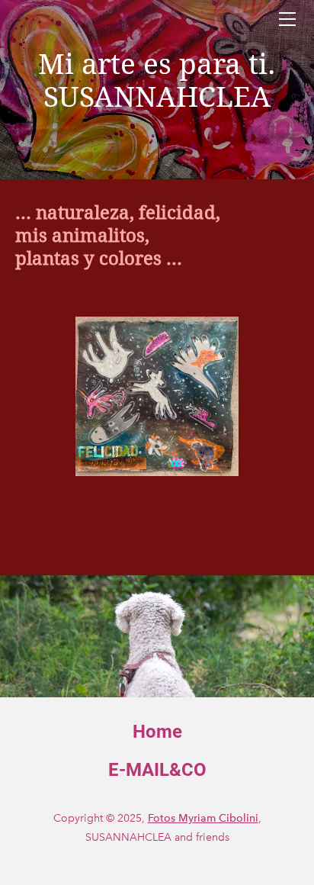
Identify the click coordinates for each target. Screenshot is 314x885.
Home (157, 731)
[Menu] (287, 19)
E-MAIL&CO (157, 769)
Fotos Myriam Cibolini (203, 818)
